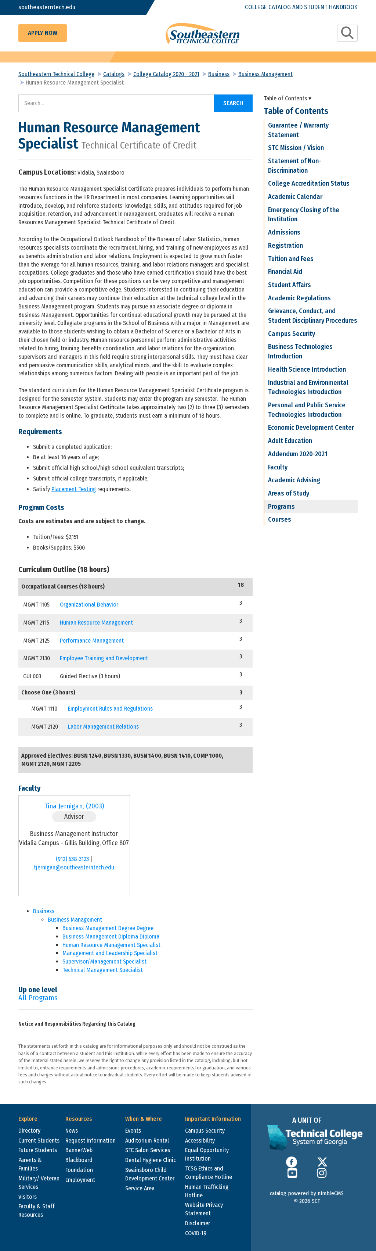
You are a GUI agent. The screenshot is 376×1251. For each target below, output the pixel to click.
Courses (279, 519)
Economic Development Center (311, 427)
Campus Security (291, 334)
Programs (281, 507)
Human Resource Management (96, 622)
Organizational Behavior (89, 604)
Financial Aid (285, 272)
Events (133, 1130)
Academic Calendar (295, 197)
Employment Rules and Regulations (110, 708)
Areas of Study (288, 493)
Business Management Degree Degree (107, 928)
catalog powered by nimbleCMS (307, 1193)
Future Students (37, 1150)
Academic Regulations (299, 298)
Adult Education (290, 441)
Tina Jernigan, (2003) (74, 806)
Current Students (38, 1140)
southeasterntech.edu (46, 7)
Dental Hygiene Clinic (150, 1160)
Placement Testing (73, 489)
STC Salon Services (147, 1150)
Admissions (284, 232)
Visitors (27, 1196)
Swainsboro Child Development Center (149, 1174)
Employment (80, 1179)
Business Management (265, 74)
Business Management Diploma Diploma (110, 936)
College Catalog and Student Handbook (301, 7)
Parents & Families (30, 1164)
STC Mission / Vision (296, 148)
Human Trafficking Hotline (206, 1191)
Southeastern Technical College (56, 74)
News (71, 1130)
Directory (29, 1130)
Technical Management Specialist (102, 969)
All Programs (38, 997)
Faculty (278, 467)
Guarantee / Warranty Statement (298, 130)
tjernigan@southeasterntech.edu (74, 867)
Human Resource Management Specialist (111, 944)
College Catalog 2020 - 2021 (166, 74)
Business (218, 74)
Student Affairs (289, 285)
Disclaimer (197, 1223)
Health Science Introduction (307, 369)
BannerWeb (79, 1150)
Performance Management (92, 640)
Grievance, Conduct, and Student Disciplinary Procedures (312, 316)
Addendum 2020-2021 (298, 454)
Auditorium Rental (147, 1140)
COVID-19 (195, 1233)
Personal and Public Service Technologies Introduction (307, 410)
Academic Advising (294, 480)
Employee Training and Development (104, 658)
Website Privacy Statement (204, 1209)
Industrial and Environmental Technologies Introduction (308, 387)
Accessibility (200, 1140)
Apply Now (42, 33)
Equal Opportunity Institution (207, 1154)
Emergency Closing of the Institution (303, 215)
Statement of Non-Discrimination (294, 166)
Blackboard (79, 1160)
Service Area (140, 1188)
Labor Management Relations (103, 726)
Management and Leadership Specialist (110, 953)
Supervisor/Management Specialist (104, 961)
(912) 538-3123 (72, 858)
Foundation (79, 1169)
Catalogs (113, 74)
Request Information (90, 1140)
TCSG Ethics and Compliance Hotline (208, 1172)
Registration (285, 246)
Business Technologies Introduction (300, 351)
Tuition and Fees (291, 259)
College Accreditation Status (309, 183)
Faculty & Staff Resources (36, 1210)
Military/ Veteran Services (38, 1182)
